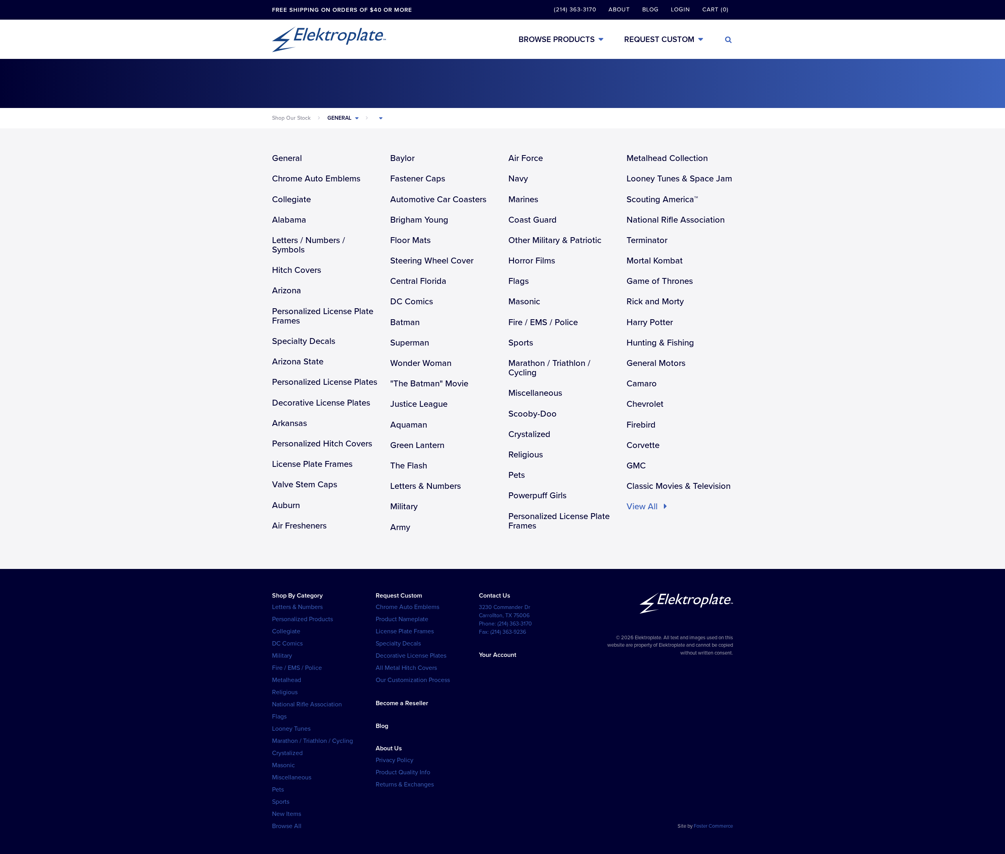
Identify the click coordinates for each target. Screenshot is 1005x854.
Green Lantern (417, 445)
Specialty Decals (303, 341)
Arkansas (289, 423)
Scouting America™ (662, 199)
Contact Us (494, 596)
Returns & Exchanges (405, 784)
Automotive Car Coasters (438, 199)
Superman (409, 343)
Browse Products (557, 39)
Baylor (402, 158)
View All (643, 506)
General (339, 118)
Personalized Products (302, 619)
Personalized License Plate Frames (322, 316)
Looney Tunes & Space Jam (679, 179)
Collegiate (291, 199)
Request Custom (659, 39)
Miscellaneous (535, 393)
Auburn (286, 505)
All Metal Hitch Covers (406, 668)
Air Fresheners (299, 526)
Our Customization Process (413, 680)
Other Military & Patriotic (554, 240)
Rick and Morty (655, 301)
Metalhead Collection (667, 158)
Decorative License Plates (321, 403)
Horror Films (531, 261)
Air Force (525, 158)
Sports (520, 343)
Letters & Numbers (425, 486)
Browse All (287, 826)
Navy (518, 179)
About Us (389, 748)
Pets (516, 475)
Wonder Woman (420, 363)
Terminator (647, 240)
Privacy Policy (394, 760)
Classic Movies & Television (679, 486)
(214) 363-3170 (575, 9)
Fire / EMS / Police (543, 322)
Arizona (286, 290)
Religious (525, 455)
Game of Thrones (660, 281)
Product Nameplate (402, 619)
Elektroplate (329, 39)
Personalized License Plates (324, 382)
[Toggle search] (728, 39)
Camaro (642, 384)
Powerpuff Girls (537, 495)
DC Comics (411, 301)
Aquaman (408, 425)
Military (404, 506)
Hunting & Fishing (660, 343)
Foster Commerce (713, 826)
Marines (523, 199)
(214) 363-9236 (508, 632)
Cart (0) (715, 9)
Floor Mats (410, 240)
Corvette (643, 445)
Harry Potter (650, 322)
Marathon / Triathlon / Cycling (549, 368)
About (619, 9)
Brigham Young (419, 220)
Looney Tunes (291, 729)
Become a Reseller (402, 703)
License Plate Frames (312, 464)
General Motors (656, 363)
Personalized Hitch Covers (322, 444)
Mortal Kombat (655, 261)
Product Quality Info (403, 772)
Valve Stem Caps (304, 484)
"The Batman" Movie (429, 384)
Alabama (289, 220)
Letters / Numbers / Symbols (308, 245)
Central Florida (418, 281)
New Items (286, 814)
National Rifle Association (676, 220)
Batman (405, 322)
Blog (650, 9)
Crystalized (529, 434)
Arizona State (297, 362)
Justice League (419, 404)
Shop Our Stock (291, 118)
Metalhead (286, 680)
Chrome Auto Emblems (316, 179)
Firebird (641, 425)
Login (680, 9)
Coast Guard (532, 220)
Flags (518, 281)
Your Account (497, 655)
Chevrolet (645, 404)
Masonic (524, 301)
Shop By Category (297, 596)
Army (400, 527)
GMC (636, 466)
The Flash (408, 466)
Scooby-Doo (532, 414)
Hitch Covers (296, 270)
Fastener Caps (417, 179)
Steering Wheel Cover (431, 261)
